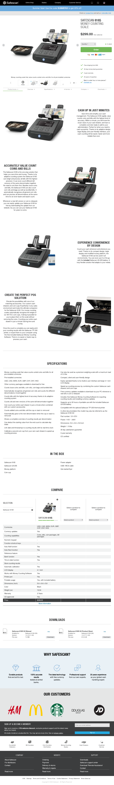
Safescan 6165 (8, 510)
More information (45, 604)
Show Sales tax (85, 778)
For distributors (10, 763)
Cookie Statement (62, 778)
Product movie (12, 89)
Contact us (87, 82)
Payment (45, 763)
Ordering (45, 760)
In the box (67, 89)
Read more (9, 772)
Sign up (92, 732)
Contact (7, 765)
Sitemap (29, 778)
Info (49, 631)
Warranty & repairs (49, 768)
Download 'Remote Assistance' (91, 765)
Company (58, 2)
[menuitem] (11, 3)
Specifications (48, 89)
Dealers (44, 2)
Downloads (101, 89)
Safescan (45, 518)
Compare (84, 89)
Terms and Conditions (39, 778)
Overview (30, 89)
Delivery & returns (48, 765)
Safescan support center (89, 763)
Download (50, 637)
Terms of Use (51, 778)
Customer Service (75, 2)
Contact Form (90, 13)
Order (96, 49)
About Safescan (10, 760)
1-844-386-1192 (106, 13)
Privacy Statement (74, 778)
